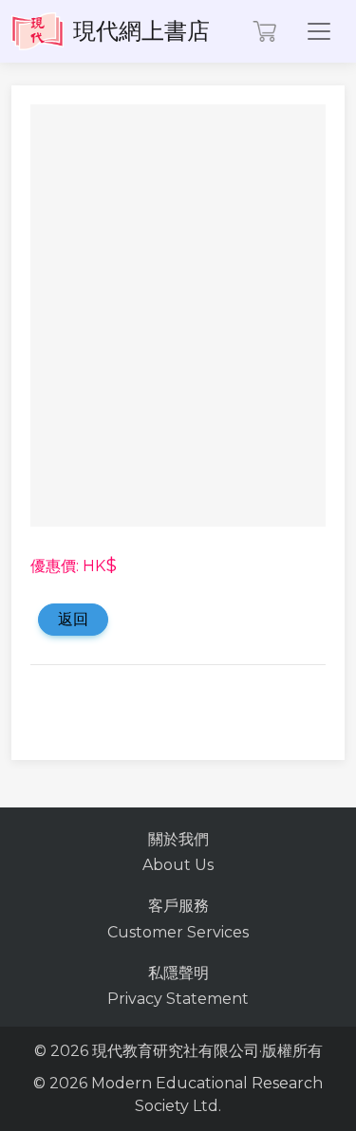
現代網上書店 (141, 31)
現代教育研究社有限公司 (175, 1051)
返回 (73, 619)
